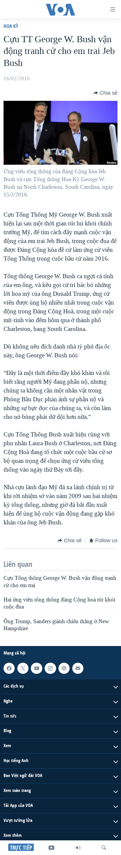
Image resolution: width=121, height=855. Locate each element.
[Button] (105, 93)
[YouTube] (51, 847)
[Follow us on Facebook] (9, 668)
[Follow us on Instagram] (50, 668)
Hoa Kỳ (11, 26)
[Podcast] (64, 668)
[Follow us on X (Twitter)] (22, 668)
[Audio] (78, 847)
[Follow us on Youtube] (36, 668)
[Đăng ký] (77, 668)
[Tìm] (104, 847)
